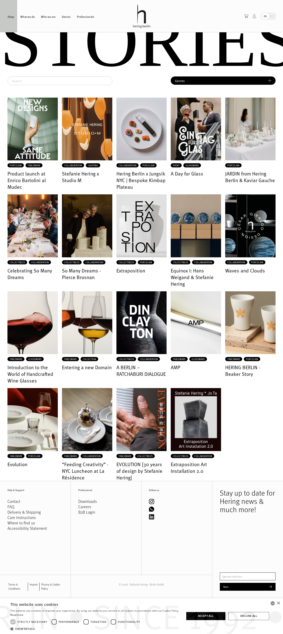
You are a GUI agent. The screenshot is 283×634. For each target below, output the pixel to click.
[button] (94, 629)
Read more (17, 615)
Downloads (87, 501)
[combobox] (273, 603)
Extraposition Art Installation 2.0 (189, 467)
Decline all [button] (248, 616)
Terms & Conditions (14, 586)
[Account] (254, 16)
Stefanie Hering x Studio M (80, 177)
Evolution (17, 464)
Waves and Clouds (245, 270)
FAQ (10, 506)
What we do (27, 17)
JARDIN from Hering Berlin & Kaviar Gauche (250, 177)
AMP (175, 367)
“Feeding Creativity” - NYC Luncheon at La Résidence (85, 471)
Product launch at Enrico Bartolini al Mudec (26, 180)
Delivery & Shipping (24, 512)
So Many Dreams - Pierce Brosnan (81, 274)
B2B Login (86, 512)
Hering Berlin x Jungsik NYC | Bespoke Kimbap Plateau (141, 180)
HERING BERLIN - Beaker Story (242, 370)
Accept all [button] (206, 616)
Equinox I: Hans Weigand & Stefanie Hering (192, 277)
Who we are (48, 17)
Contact (13, 501)
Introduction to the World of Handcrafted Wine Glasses (30, 374)
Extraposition (130, 270)
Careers (84, 506)
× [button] (278, 603)
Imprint (34, 584)
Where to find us (21, 522)
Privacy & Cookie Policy (50, 586)
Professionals (85, 17)
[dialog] (141, 616)
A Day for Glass (187, 173)
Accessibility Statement (27, 528)
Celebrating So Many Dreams (29, 274)
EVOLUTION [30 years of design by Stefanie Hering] (139, 471)
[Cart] (246, 16)
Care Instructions (21, 517)
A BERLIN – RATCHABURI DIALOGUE (141, 370)
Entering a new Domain (87, 367)
